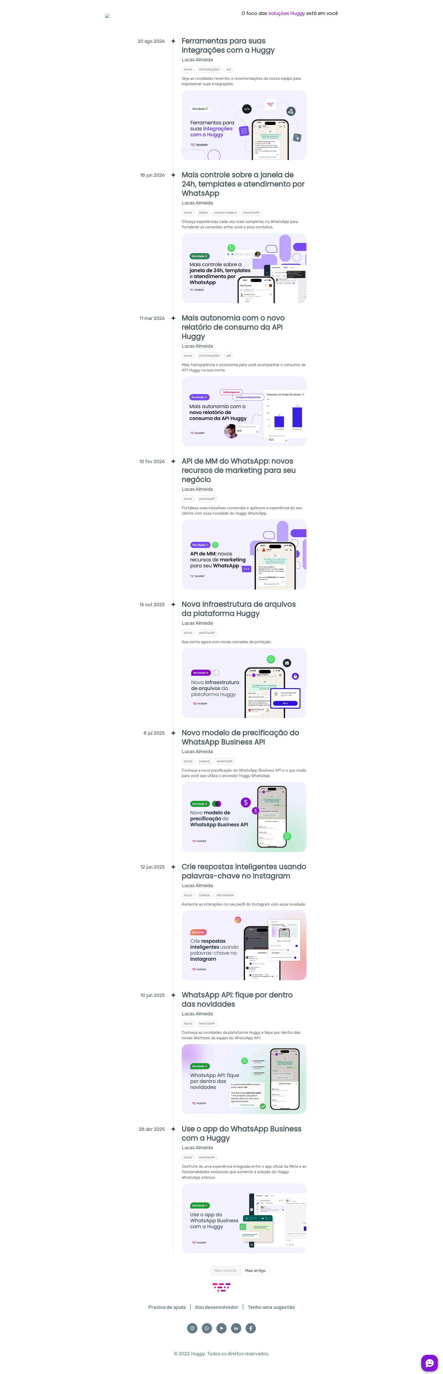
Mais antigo (255, 1270)
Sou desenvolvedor (216, 1307)
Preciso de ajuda (167, 1307)
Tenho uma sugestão (271, 1307)
